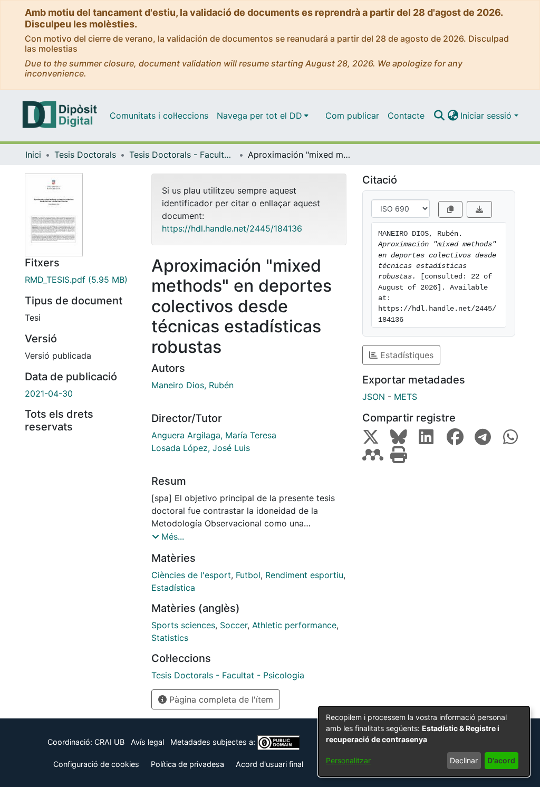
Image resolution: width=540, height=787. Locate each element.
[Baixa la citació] (479, 209)
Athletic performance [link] (294, 625)
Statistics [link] (169, 637)
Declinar (464, 760)
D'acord (501, 760)
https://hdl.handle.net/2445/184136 (232, 228)
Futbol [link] (248, 575)
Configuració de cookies (96, 764)
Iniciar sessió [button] (487, 115)
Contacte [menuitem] (406, 115)
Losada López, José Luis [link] (200, 448)
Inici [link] (33, 154)
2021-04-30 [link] (49, 393)
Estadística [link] (173, 587)
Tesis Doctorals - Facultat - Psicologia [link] (182, 154)
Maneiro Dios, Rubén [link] (192, 385)
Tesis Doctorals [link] (85, 154)
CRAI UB (109, 741)
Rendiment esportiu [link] (304, 575)
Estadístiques (405, 355)
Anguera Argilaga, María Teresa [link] (213, 435)
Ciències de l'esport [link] (191, 575)
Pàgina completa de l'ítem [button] (220, 699)
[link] (80, 279)
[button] (439, 115)
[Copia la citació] (450, 209)
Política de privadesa (187, 764)
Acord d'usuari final (269, 764)
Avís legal (147, 741)
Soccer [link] (233, 625)
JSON (373, 396)
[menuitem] (262, 115)
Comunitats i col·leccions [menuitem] (159, 115)
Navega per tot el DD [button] (259, 115)
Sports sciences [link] (183, 625)
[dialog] (424, 741)
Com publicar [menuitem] (352, 115)
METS (405, 396)
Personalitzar (348, 760)
